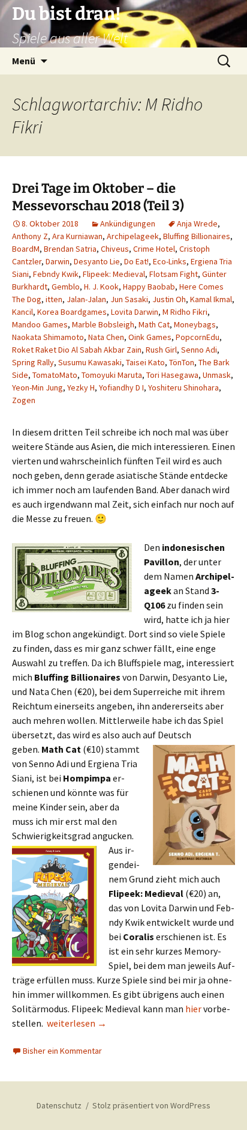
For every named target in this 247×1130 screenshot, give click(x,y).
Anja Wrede (197, 223)
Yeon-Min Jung (37, 387)
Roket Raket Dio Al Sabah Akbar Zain (76, 349)
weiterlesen (77, 1023)
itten (54, 299)
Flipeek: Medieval (114, 274)
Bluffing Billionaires (196, 236)
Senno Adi (199, 349)
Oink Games (149, 337)
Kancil (22, 311)
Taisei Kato (145, 362)
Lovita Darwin (134, 311)
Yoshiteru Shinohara (183, 387)
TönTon (181, 362)
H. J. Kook (101, 286)
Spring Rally (33, 362)
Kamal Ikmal (211, 299)
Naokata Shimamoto (48, 337)
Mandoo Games (40, 324)
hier (193, 1009)
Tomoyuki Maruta (112, 374)
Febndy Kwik (56, 274)
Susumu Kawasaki (90, 362)
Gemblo (66, 286)
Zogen (23, 400)
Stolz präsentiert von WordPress (151, 1105)
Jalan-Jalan (86, 299)
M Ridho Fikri (184, 311)
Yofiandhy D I (121, 387)
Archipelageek (133, 236)
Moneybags (195, 324)
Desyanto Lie (97, 261)
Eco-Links (169, 261)
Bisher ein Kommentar (62, 1050)
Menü (23, 61)
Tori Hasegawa (172, 374)
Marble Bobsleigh (103, 324)
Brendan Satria (70, 248)
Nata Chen (106, 337)
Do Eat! (136, 261)
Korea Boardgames (72, 311)
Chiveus (115, 248)
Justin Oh (169, 299)
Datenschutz (59, 1105)
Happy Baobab (149, 286)
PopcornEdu (197, 337)
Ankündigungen (127, 223)
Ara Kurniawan (77, 236)
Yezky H (81, 387)
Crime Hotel (154, 248)
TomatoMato (54, 374)
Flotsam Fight (173, 274)
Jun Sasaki (129, 299)
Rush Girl (161, 349)
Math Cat (154, 324)
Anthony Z (30, 236)
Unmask (217, 374)
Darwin (58, 261)
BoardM (26, 248)
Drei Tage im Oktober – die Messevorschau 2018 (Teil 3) (98, 197)
